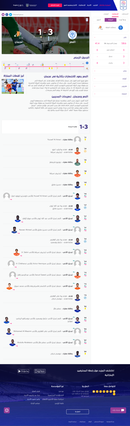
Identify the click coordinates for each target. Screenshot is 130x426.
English (15, 5)
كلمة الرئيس (59, 403)
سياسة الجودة (72, 421)
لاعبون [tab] (99, 20)
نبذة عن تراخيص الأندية (32, 395)
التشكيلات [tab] (125, 14)
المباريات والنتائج (105, 5)
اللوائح (90, 421)
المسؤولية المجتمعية (56, 395)
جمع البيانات (82, 421)
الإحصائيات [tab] (115, 14)
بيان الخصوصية (110, 421)
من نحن (61, 391)
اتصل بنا (77, 411)
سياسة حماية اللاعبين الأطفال (53, 399)
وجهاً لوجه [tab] (122, 20)
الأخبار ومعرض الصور (70, 5)
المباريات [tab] (106, 14)
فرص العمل (36, 391)
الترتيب (95, 5)
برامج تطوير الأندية (33, 399)
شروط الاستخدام (99, 421)
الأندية (89, 5)
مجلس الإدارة (35, 403)
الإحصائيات (82, 5)
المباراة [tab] (110, 20)
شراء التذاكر (55, 5)
